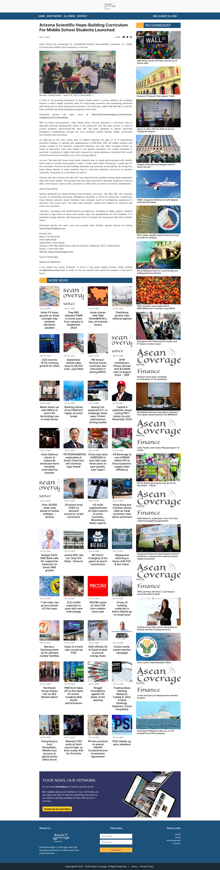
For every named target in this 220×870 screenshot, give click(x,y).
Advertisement (174, 840)
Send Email (51, 239)
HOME (41, 16)
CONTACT (82, 16)
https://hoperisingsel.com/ (60, 252)
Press (178, 837)
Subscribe (116, 850)
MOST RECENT (54, 16)
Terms (134, 866)
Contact (177, 843)
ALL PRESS (69, 16)
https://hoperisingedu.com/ (52, 228)
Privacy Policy (147, 866)
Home (178, 834)
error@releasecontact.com (52, 270)
